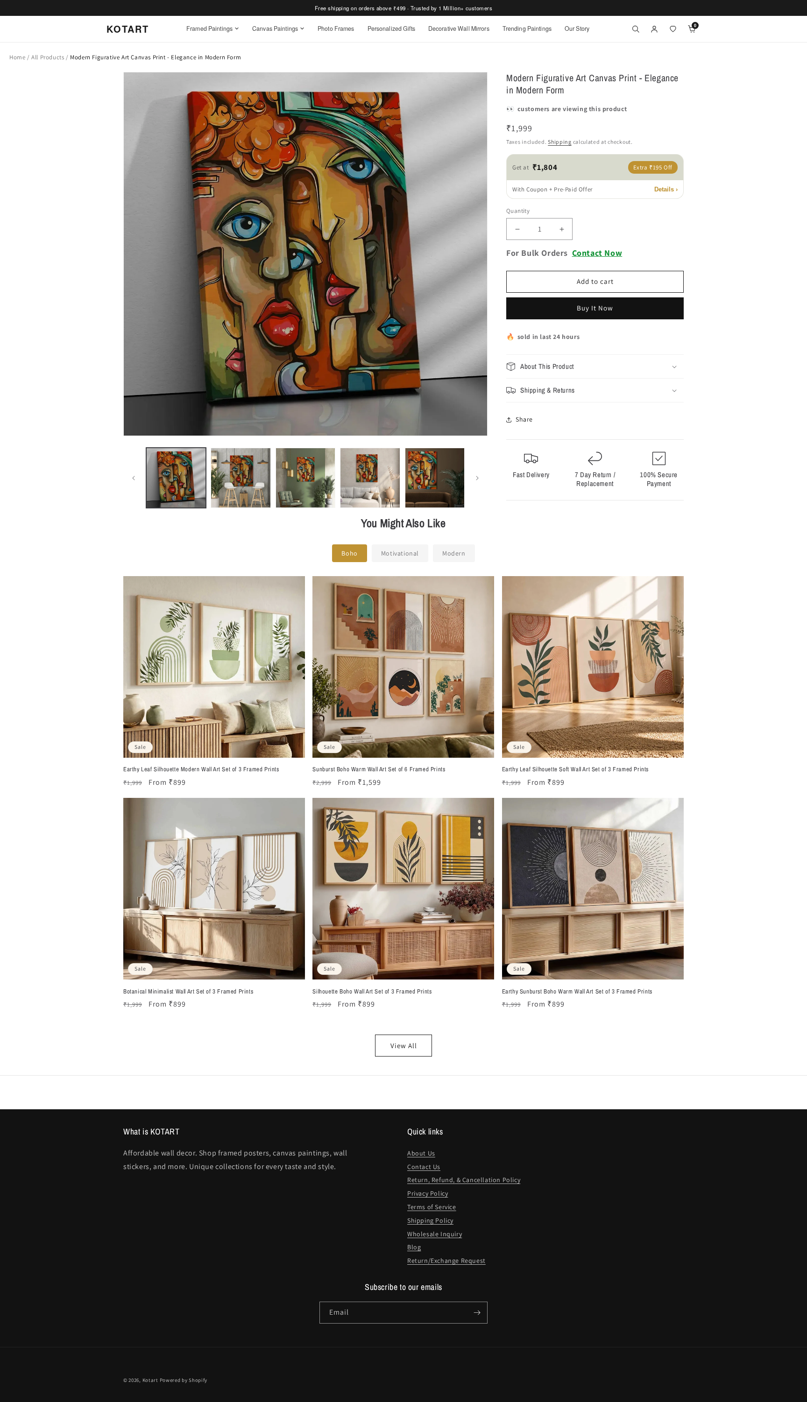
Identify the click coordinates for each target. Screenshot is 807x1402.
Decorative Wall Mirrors (458, 28)
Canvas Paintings (275, 28)
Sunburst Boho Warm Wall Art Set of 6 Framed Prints (378, 769)
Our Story (577, 28)
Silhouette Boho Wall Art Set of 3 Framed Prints (372, 991)
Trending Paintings (527, 28)
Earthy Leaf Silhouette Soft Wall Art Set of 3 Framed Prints (575, 769)
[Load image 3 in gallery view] (305, 477)
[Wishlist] (673, 29)
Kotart (150, 1380)
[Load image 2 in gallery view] (240, 477)
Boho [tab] (349, 553)
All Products (48, 57)
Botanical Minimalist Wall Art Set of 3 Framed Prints (188, 991)
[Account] (654, 29)
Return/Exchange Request (446, 1260)
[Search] (635, 29)
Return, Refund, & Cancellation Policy (463, 1180)
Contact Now (597, 253)
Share (524, 420)
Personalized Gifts (391, 28)
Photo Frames (336, 28)
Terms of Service (431, 1207)
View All (403, 1045)
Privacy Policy (427, 1193)
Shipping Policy (430, 1220)
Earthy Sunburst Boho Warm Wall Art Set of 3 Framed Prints (577, 991)
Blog (414, 1247)
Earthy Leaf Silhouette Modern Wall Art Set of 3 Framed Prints (201, 769)
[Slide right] (477, 478)
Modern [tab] (454, 553)
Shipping (560, 142)
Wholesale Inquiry (434, 1234)
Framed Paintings (209, 28)
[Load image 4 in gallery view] (370, 477)
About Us (421, 1153)
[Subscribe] (477, 1313)
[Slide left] (133, 478)
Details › (666, 189)
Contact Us (423, 1166)
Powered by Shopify (184, 1380)
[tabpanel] (403, 816)
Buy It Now (595, 308)
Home (17, 57)
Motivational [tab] (400, 553)
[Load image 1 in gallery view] (176, 477)
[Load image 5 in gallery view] (435, 477)
